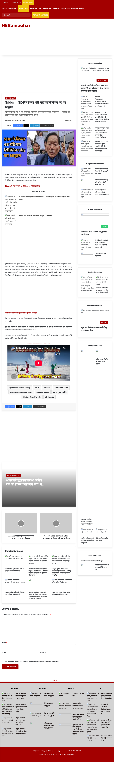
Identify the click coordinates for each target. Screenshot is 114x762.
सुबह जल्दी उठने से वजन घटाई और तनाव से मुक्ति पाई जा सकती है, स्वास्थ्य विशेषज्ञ (78, 729)
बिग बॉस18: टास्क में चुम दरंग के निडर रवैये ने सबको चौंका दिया (101, 182)
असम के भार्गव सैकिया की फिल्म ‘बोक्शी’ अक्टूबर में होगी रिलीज (35, 215)
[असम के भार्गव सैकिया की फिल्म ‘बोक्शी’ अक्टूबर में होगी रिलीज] (11, 219)
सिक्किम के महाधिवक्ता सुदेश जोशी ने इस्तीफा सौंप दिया (21, 313)
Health (81, 8)
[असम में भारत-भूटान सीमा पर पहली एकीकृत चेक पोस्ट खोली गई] (15, 560)
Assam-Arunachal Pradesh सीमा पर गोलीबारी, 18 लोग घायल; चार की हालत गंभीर (102, 101)
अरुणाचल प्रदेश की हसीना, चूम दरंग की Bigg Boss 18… (106, 695)
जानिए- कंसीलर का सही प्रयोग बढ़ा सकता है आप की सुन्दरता (87, 540)
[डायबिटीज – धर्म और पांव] (65, 696)
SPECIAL (56, 8)
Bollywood (65, 8)
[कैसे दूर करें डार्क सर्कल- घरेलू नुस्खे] (102, 532)
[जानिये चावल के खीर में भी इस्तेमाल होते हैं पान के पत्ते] (87, 568)
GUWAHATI (12, 8)
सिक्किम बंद (50, 397)
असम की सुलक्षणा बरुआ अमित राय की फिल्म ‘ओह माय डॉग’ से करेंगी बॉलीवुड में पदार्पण (24, 484)
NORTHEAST (23, 8)
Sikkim (48, 387)
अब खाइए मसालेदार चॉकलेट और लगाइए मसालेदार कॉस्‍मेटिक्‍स (86, 521)
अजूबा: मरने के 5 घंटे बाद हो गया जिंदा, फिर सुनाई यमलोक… (21, 731)
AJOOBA (74, 8)
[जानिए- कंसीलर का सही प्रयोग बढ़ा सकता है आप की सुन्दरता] (87, 532)
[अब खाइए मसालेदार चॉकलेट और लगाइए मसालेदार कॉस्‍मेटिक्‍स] (87, 433)
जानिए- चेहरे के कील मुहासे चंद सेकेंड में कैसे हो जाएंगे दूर (78, 717)
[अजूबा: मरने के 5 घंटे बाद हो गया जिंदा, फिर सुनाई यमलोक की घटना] (8, 732)
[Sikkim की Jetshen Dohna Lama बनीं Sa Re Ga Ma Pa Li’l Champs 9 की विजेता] (93, 710)
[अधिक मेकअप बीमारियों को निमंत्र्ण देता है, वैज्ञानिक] (102, 353)
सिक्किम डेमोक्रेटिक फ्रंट (32, 397)
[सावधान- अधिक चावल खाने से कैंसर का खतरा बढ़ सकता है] (65, 706)
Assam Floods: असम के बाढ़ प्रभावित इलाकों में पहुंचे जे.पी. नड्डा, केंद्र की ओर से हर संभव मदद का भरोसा (102, 117)
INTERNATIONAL (45, 8)
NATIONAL (34, 8)
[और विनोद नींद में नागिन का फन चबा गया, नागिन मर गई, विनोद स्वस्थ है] (102, 280)
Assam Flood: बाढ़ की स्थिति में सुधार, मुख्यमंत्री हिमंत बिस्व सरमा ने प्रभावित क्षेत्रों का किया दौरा (101, 146)
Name (4, 643)
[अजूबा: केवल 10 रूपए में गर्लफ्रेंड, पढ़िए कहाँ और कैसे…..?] (8, 721)
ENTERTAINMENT (13, 476)
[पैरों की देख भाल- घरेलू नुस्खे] (36, 706)
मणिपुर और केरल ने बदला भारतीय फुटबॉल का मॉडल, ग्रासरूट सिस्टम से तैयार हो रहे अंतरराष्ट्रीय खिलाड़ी (102, 132)
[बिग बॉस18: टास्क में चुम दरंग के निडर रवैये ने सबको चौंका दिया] (87, 183)
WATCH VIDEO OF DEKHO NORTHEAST (38, 344)
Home (4, 8)
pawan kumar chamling (20, 387)
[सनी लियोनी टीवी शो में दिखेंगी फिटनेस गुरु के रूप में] (93, 739)
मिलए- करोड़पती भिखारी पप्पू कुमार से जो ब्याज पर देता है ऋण (87, 288)
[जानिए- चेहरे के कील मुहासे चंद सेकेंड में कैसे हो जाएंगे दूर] (65, 717)
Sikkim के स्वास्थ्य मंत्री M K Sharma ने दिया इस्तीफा (22, 186)
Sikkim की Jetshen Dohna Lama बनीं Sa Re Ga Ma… (106, 709)
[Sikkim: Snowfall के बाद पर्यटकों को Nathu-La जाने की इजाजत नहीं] (87, 245)
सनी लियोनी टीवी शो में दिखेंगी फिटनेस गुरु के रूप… (106, 738)
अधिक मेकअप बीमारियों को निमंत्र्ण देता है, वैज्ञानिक (102, 361)
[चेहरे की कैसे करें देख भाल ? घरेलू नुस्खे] (36, 716)
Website (43, 652)
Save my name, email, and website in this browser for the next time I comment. (32, 662)
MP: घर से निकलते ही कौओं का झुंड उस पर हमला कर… (21, 695)
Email (4, 652)
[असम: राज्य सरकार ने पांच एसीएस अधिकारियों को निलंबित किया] (62, 584)
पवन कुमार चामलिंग (60, 392)
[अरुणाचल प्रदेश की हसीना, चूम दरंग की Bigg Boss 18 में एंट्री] (87, 193)
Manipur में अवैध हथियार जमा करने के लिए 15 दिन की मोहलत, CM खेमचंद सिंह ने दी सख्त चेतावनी (95, 88)
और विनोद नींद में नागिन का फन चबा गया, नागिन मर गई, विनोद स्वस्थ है (102, 290)
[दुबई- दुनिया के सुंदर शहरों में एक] (87, 256)
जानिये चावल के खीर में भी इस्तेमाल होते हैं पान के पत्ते (102, 567)
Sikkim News (43, 392)
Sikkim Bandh (62, 387)
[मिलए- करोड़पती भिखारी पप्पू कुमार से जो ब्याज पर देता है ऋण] (87, 279)
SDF (37, 387)
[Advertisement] (77, 36)
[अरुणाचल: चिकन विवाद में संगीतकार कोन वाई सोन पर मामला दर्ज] (15, 584)
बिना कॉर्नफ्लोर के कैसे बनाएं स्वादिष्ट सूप (92, 561)
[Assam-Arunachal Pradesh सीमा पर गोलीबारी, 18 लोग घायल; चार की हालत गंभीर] (87, 103)
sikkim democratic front (21, 392)
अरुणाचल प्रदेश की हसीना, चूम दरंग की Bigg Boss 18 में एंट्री (102, 192)
